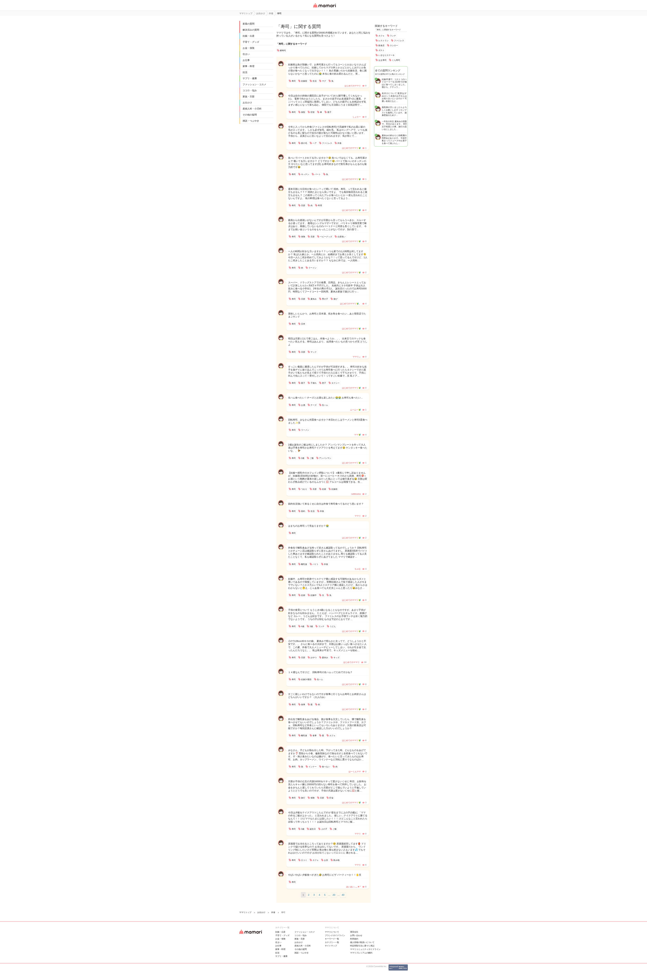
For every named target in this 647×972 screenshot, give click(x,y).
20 (334, 895)
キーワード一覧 (332, 939)
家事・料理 (248, 66)
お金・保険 (248, 48)
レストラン (383, 40)
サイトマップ (331, 946)
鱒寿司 (283, 50)
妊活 (245, 72)
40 (343, 895)
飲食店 (381, 45)
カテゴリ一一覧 (332, 942)
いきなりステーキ (386, 55)
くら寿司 (396, 60)
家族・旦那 (248, 96)
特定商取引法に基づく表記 (362, 946)
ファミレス (399, 40)
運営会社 (354, 932)
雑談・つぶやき (251, 120)
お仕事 (246, 60)
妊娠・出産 (248, 36)
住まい (246, 54)
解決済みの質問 (251, 29)
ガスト (381, 50)
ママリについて (332, 932)
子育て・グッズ (251, 42)
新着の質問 (248, 23)
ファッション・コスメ (254, 84)
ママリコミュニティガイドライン (365, 949)
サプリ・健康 (250, 78)
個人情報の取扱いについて (362, 942)
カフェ (381, 36)
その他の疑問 (250, 114)
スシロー (394, 45)
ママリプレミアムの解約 (361, 953)
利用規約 (354, 939)
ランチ (393, 36)
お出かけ (247, 102)
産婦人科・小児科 (252, 108)
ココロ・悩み (250, 90)
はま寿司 (382, 60)
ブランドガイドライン (335, 935)
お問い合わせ (356, 935)
